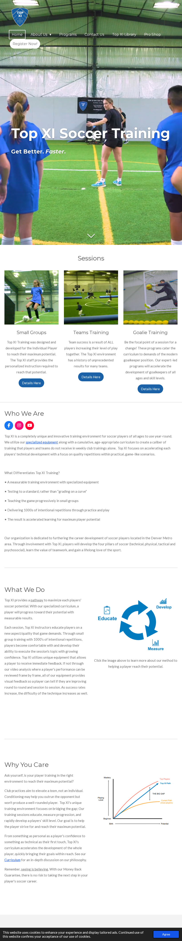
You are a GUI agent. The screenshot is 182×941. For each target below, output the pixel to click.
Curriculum (12, 860)
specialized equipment (42, 442)
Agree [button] (166, 934)
